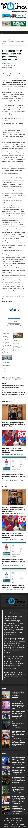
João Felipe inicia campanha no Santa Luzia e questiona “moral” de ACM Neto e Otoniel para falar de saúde (6, 761)
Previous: (13, 385)
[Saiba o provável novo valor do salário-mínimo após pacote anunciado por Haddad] (7, 343)
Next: (13, 392)
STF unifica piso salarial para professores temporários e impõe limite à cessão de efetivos (17, 342)
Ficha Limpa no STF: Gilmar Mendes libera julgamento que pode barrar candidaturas (6, 695)
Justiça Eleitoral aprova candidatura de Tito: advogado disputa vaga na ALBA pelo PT (13, 476)
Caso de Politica (6, 63)
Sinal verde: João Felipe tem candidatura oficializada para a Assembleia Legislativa (13, 586)
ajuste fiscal (8, 377)
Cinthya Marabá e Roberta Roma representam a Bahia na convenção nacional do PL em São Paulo (6, 744)
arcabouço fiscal (16, 377)
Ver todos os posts (14, 324)
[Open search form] (25, 32)
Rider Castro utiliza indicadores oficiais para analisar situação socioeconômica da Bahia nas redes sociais (13, 424)
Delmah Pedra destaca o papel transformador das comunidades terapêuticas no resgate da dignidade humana (6, 705)
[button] (2, 32)
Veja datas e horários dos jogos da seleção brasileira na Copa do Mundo (6, 790)
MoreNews (15, 826)
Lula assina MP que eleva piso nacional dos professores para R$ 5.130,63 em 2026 (6, 364)
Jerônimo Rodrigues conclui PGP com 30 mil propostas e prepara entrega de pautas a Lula (6, 734)
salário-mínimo (18, 379)
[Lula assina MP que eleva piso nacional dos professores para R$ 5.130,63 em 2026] (7, 357)
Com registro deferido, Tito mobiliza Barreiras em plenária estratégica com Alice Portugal (12, 450)
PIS (12, 379)
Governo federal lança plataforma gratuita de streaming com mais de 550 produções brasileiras (6, 810)
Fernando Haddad (7, 379)
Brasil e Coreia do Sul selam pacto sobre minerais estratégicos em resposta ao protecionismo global (6, 715)
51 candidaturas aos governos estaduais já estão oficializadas (6, 724)
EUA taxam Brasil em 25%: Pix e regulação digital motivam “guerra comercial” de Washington (6, 780)
